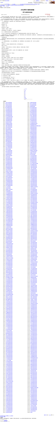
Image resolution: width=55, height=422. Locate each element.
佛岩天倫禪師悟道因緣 (9, 343)
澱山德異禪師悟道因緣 (33, 343)
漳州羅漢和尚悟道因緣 (33, 133)
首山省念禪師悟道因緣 (33, 190)
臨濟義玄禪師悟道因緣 (9, 129)
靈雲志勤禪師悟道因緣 (9, 132)
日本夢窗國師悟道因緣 (33, 356)
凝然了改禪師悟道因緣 (9, 377)
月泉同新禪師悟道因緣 (9, 365)
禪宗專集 (25, 4)
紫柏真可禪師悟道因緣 (9, 386)
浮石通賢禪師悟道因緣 (33, 399)
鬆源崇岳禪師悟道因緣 (9, 317)
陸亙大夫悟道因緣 (8, 128)
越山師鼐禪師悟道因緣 (9, 168)
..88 (25, 90)
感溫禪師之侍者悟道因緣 (33, 150)
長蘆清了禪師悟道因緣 (33, 215)
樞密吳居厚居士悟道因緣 (34, 256)
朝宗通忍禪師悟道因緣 (9, 396)
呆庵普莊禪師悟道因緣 (9, 364)
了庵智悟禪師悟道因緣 (33, 329)
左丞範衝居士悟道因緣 (9, 256)
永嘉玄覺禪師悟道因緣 (9, 114)
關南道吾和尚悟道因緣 (9, 133)
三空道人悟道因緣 (8, 360)
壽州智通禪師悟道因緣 (9, 110)
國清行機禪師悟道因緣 (9, 299)
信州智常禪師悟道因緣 (9, 111)
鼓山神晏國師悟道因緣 (33, 164)
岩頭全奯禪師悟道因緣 (9, 159)
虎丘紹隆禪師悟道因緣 (9, 269)
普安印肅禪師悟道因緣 (33, 307)
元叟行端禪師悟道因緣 (9, 326)
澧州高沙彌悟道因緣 (8, 141)
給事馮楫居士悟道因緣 (9, 285)
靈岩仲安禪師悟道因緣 (33, 298)
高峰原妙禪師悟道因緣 (33, 346)
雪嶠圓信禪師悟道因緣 (9, 390)
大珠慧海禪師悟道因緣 (9, 119)
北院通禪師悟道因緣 (9, 207)
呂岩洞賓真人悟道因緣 (9, 172)
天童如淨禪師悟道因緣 (33, 313)
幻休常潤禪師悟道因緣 (9, 391)
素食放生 (33, 4)
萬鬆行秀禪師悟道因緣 (9, 351)
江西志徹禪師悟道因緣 (33, 110)
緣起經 (31, 412)
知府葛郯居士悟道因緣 (33, 300)
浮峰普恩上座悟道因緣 (9, 382)
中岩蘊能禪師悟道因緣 (9, 255)
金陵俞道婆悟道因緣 (9, 268)
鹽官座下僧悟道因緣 (9, 176)
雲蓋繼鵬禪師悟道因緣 (33, 224)
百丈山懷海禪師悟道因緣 (9, 116)
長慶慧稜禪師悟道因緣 (9, 164)
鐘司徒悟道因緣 (8, 190)
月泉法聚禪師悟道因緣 (9, 378)
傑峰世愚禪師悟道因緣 (33, 360)
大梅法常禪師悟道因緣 (33, 116)
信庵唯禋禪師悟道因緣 (9, 308)
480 (25, 97)
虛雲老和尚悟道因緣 (9, 412)
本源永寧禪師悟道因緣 (9, 352)
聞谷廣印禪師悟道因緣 (9, 387)
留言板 (54, 0)
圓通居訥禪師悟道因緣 (33, 228)
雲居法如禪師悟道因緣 (33, 282)
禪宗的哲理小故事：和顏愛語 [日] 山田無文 (6, 415)
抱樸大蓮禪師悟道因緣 (33, 390)
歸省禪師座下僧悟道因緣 (34, 193)
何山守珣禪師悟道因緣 (33, 278)
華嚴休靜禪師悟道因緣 (33, 206)
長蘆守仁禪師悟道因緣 (9, 307)
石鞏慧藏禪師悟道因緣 (9, 120)
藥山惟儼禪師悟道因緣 (33, 136)
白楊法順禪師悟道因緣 (9, 282)
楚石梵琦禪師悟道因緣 (9, 338)
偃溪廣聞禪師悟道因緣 (9, 320)
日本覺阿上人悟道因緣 (33, 299)
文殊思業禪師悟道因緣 (9, 303)
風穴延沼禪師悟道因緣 (33, 189)
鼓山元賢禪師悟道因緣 (9, 408)
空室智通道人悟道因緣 (33, 247)
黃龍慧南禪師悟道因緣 (9, 199)
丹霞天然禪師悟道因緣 (9, 137)
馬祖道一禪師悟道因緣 (33, 115)
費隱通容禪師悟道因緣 (9, 395)
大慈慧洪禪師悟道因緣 (9, 321)
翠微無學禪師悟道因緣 (33, 145)
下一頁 (26, 98)
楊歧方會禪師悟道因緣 (33, 199)
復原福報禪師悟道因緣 (33, 339)
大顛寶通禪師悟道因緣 (33, 137)
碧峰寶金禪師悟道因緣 (33, 361)
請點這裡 (47, 0)
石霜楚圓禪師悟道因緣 (33, 195)
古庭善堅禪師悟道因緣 (33, 369)
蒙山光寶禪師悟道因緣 (33, 114)
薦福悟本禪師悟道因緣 (9, 291)
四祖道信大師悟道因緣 (8, 103)
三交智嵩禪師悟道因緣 (9, 195)
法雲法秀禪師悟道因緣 (33, 229)
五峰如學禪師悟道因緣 (33, 392)
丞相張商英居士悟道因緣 (34, 252)
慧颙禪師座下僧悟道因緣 (34, 186)
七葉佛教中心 (37, 0)
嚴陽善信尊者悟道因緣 (33, 132)
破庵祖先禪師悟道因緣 (34, 316)
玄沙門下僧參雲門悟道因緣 (34, 163)
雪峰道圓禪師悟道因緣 (9, 237)
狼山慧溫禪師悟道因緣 (33, 304)
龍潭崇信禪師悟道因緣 (9, 158)
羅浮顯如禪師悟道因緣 (33, 212)
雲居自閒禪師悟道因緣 (33, 326)
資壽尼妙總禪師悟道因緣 (9, 294)
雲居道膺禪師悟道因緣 (33, 203)
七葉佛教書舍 (5, 420)
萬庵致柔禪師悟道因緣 (33, 317)
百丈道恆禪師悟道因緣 (33, 180)
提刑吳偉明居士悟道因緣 (34, 295)
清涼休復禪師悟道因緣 (9, 173)
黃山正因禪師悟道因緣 (9, 322)
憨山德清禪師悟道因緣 (33, 386)
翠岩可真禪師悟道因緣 (33, 198)
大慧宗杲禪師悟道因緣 (33, 268)
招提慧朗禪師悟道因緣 (33, 138)
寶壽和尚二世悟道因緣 (9, 189)
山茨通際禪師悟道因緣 (33, 403)
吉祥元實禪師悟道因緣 (33, 220)
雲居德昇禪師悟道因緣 (9, 304)
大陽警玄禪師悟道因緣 (9, 211)
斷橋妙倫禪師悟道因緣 (9, 333)
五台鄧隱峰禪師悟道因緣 (34, 123)
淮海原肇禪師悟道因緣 (33, 320)
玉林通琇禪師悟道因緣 (9, 403)
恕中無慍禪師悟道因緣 (9, 357)
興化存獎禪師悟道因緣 (9, 185)
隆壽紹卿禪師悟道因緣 (9, 167)
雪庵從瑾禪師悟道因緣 (9, 316)
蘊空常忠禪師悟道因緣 (33, 391)
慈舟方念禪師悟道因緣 (33, 404)
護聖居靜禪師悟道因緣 (9, 286)
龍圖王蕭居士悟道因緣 (9, 287)
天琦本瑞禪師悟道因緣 (34, 334)
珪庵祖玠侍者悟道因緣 (9, 373)
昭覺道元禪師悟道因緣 (33, 272)
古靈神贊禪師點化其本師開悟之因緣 (35, 125)
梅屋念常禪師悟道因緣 (33, 342)
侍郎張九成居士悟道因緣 (34, 294)
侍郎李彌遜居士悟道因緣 (9, 277)
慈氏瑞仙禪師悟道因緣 (9, 252)
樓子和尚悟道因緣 (32, 154)
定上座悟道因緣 (8, 186)
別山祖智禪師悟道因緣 (33, 333)
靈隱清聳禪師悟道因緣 (9, 180)
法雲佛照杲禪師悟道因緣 (9, 243)
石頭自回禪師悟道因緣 (33, 285)
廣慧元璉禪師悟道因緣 (33, 194)
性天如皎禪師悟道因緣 (9, 368)
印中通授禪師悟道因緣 (9, 404)
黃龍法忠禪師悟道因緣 (33, 281)
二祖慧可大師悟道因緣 (8, 102)
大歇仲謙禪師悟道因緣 (9, 325)
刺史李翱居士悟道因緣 (33, 141)
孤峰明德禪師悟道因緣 (33, 348)
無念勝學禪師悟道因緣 (33, 365)
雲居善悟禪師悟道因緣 (9, 281)
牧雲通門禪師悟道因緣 (9, 399)
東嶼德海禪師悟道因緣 (33, 347)
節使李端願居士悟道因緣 (34, 202)
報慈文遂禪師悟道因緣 (33, 181)
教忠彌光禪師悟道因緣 (33, 287)
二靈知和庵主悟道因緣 (33, 251)
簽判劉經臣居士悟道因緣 (34, 230)
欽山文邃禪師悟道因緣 (33, 207)
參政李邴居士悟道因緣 (9, 295)
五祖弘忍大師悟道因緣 (33, 103)
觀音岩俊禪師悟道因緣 (9, 151)
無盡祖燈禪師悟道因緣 (33, 383)
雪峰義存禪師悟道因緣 (33, 159)
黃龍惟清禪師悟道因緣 (9, 238)
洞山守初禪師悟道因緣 (33, 221)
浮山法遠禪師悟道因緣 (9, 193)
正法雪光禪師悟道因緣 (33, 374)
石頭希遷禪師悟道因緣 (9, 136)
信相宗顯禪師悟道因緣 (33, 255)
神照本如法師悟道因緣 (9, 155)
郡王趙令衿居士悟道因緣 (34, 276)
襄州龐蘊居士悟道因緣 (9, 123)
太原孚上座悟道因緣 (33, 168)
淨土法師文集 (22, 4)
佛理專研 (8, 4)
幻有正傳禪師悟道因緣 (9, 383)
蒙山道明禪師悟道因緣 (8, 107)
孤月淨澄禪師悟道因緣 (9, 374)
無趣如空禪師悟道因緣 (33, 377)
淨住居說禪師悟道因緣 (9, 202)
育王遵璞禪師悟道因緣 (33, 291)
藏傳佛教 (28, 4)
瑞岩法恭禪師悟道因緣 (9, 220)
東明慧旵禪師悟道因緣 (33, 368)
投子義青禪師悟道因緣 (33, 211)
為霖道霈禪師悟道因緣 (33, 409)
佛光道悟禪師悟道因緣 (9, 335)
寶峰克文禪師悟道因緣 (33, 233)
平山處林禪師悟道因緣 (33, 355)
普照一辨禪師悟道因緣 (33, 322)
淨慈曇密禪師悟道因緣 (33, 308)
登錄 (5, 0)
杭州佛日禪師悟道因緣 (9, 208)
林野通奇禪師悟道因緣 (9, 400)
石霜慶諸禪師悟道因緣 (33, 142)
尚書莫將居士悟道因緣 (33, 286)
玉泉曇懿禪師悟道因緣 (33, 290)
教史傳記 (35, 4)
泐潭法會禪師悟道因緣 (33, 119)
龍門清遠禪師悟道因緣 (9, 264)
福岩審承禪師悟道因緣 (9, 212)
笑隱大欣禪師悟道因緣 (9, 342)
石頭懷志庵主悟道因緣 (9, 246)
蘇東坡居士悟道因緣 (9, 242)
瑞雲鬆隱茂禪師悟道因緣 (34, 357)
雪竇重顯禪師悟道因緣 (9, 224)
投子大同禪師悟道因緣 (9, 146)
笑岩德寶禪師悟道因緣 (33, 382)
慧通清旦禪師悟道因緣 (9, 298)
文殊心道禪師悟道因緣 (9, 278)
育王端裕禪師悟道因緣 (33, 269)
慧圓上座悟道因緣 (33, 241)
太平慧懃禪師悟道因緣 (33, 263)
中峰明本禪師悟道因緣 (33, 352)
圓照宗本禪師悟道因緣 (9, 229)
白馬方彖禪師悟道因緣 (9, 409)
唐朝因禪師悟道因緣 (8, 154)
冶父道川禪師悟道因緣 (9, 203)
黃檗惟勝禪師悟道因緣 (9, 234)
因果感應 (30, 4)
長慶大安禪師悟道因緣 (9, 125)
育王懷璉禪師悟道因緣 (33, 225)
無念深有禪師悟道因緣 (33, 408)
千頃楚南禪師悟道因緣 (33, 129)
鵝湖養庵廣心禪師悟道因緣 (34, 387)
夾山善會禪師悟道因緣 (9, 145)
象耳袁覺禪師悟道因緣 (33, 273)
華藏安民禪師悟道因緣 (9, 272)
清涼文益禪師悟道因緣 (33, 172)
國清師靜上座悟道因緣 (9, 171)
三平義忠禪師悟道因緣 (9, 142)
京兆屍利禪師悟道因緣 (9, 138)
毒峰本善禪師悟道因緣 (33, 373)
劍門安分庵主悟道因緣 (33, 311)
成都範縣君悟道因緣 (33, 277)
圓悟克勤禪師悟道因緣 (9, 263)
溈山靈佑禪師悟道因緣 (9, 124)
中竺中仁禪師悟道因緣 (9, 273)
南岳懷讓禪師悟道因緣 (9, 115)
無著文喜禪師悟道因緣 (33, 177)
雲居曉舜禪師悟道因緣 (9, 225)
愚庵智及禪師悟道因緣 (33, 338)
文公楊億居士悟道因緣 (9, 198)
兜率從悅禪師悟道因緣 (33, 242)
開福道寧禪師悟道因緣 (33, 264)
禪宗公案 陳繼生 (2, 416)
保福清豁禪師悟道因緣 (33, 171)
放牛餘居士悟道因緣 (9, 330)
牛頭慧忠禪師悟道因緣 (8, 106)
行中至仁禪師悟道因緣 (9, 339)
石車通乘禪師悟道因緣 (33, 395)
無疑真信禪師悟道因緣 (9, 405)
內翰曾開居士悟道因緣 (9, 300)
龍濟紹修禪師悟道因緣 (33, 173)
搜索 (8, 0)
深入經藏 (14, 4)
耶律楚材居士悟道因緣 (33, 351)
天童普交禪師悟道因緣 (33, 250)
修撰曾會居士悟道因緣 (9, 228)
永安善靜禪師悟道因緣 (33, 151)
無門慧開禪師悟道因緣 (33, 321)
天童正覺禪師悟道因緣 (9, 216)
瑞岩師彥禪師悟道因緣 (33, 160)
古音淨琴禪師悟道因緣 (33, 378)
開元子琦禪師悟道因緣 (33, 234)
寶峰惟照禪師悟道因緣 (9, 215)
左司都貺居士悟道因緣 (9, 259)
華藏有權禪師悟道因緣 (9, 313)
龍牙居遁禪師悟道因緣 (9, 206)
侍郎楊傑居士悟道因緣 (9, 230)
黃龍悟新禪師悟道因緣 (33, 237)
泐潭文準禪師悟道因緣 (33, 243)
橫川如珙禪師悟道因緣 (33, 335)
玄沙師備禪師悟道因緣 (9, 163)
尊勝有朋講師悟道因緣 (33, 246)
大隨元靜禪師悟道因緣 (9, 265)
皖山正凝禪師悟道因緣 (33, 330)
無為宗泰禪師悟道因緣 (33, 265)
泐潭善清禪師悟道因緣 (33, 238)
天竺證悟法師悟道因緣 (33, 155)
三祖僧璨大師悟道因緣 (33, 102)
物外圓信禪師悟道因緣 (9, 370)
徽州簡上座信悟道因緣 (9, 311)
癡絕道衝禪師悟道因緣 (33, 325)
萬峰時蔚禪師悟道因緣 (33, 364)
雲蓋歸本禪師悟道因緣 (33, 167)
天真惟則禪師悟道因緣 (9, 356)
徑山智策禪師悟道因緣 (33, 259)
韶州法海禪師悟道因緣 (33, 107)
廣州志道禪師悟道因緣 (33, 111)
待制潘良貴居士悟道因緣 (34, 303)
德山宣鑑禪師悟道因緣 (33, 158)
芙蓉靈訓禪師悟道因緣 (33, 128)
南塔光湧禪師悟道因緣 (9, 177)
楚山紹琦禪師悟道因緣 (9, 369)
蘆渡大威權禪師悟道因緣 (34, 400)
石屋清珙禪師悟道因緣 (9, 355)
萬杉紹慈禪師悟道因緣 (9, 241)
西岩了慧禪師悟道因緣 (9, 334)
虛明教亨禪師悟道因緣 (9, 346)
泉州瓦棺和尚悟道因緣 (9, 160)
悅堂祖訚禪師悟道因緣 (9, 329)
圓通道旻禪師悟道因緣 (9, 251)
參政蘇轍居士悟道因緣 (9, 247)
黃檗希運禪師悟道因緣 (33, 124)
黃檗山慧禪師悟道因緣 (33, 208)
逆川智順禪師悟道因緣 (9, 361)
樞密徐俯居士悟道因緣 (9, 276)
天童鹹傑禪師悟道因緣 (9, 312)
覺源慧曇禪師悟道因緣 (9, 348)
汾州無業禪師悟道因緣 (33, 120)
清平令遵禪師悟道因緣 (33, 146)
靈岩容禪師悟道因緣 (33, 370)
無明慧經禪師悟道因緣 (9, 392)
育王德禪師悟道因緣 (9, 290)
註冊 (7, 0)
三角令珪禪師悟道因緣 (9, 150)
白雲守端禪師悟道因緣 (9, 260)
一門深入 (38, 4)
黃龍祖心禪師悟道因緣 (9, 233)
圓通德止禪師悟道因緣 (33, 216)
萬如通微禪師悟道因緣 (33, 396)
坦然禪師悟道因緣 (32, 106)
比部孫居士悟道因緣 (33, 260)
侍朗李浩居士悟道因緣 (33, 312)
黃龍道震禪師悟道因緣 (9, 250)
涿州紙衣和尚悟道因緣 (33, 185)
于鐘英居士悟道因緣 (33, 405)
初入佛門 (5, 4)
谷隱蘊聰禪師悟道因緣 (9, 194)
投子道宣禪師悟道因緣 (9, 221)
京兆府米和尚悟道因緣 (33, 176)
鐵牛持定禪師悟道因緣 (9, 347)
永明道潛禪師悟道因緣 (9, 181)
